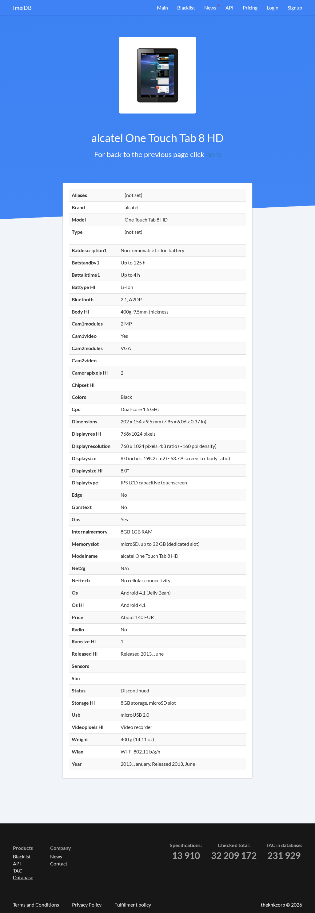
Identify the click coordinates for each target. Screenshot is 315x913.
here (213, 154)
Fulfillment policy (132, 904)
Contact (58, 863)
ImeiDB (22, 7)
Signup (295, 7)
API (229, 7)
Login (272, 7)
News (210, 7)
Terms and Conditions (36, 904)
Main (162, 7)
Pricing (250, 7)
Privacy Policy (87, 904)
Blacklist (186, 7)
